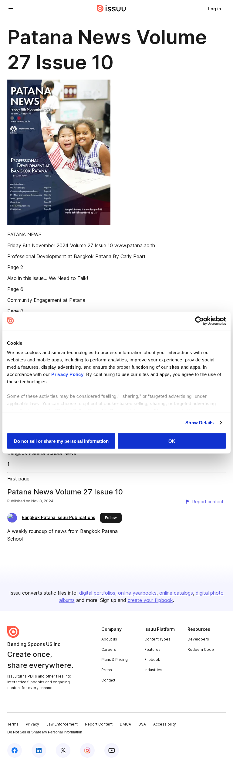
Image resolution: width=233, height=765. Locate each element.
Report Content (99, 724)
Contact (108, 680)
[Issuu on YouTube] (111, 750)
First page (18, 479)
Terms (13, 724)
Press (106, 670)
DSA (142, 724)
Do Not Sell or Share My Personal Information (44, 732)
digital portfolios (97, 593)
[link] (214, 8)
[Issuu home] (111, 8)
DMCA (125, 724)
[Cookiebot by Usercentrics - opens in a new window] (199, 320)
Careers (108, 649)
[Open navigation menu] (11, 8)
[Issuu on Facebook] (14, 750)
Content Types (157, 639)
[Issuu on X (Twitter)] (63, 750)
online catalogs (176, 593)
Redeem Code (200, 649)
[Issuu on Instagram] (87, 750)
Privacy (32, 724)
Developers (198, 639)
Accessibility (164, 724)
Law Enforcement (62, 724)
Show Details (199, 422)
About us (109, 639)
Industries (153, 670)
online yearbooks (137, 593)
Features (152, 649)
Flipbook (152, 659)
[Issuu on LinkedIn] (39, 750)
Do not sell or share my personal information (61, 440)
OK (171, 440)
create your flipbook (150, 600)
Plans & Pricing (114, 659)
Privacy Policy (67, 374)
